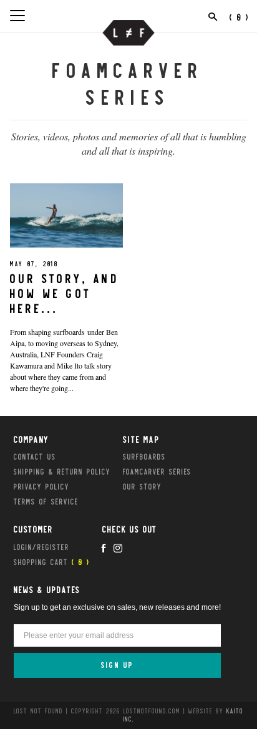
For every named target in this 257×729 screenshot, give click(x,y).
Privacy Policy (41, 486)
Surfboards (144, 456)
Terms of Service (46, 501)
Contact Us (35, 456)
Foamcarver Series (157, 471)
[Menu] (17, 15)
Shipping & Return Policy (62, 471)
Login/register (41, 547)
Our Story (142, 486)
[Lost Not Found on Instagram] (118, 548)
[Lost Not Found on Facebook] (103, 548)
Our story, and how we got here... (64, 294)
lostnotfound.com (152, 711)
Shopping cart (52, 562)
